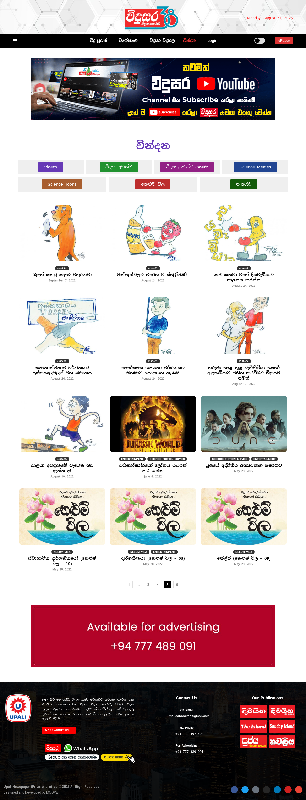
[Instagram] (31, 18)
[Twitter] (23, 18)
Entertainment (132, 459)
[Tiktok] (255, 789)
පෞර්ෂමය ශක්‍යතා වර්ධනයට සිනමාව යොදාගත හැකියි (153, 370)
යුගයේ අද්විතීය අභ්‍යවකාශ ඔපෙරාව (244, 465)
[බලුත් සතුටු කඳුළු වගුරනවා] (62, 246)
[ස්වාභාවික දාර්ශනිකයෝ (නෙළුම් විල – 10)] (62, 532)
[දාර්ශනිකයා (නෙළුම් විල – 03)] (153, 529)
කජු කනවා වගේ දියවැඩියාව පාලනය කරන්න (244, 277)
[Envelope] (298, 789)
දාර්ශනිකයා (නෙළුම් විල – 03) (153, 558)
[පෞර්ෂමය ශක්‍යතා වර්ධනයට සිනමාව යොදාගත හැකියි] (153, 341)
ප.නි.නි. (62, 268)
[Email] (51, 18)
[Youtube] (288, 789)
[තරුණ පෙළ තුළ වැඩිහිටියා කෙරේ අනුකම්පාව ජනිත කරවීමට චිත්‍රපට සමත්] (244, 344)
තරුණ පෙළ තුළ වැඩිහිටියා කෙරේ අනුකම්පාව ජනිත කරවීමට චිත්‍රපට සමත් (243, 373)
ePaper (284, 41)
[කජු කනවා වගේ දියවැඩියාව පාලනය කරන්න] (244, 249)
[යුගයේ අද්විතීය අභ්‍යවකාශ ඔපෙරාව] (244, 437)
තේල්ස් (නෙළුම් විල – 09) (244, 558)
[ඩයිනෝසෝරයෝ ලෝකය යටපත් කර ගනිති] (153, 440)
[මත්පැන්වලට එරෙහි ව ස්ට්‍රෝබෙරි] (153, 246)
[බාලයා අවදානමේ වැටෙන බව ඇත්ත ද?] (62, 440)
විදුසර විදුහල (162, 40)
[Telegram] (59, 18)
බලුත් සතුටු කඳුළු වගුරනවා (62, 274)
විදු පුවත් (98, 40)
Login (213, 40)
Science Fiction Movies (167, 459)
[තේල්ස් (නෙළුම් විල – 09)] (244, 529)
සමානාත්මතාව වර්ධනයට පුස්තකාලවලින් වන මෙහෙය (62, 370)
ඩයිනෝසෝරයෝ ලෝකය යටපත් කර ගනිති (153, 468)
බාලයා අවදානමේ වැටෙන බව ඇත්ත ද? (62, 468)
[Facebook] (15, 18)
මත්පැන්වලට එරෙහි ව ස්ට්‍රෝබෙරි (153, 274)
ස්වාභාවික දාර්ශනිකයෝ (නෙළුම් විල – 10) (62, 561)
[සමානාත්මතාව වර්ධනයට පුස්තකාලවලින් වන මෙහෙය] (62, 341)
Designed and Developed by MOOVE (31, 792)
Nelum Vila (62, 552)
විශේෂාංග (128, 40)
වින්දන (189, 40)
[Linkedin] (39, 18)
